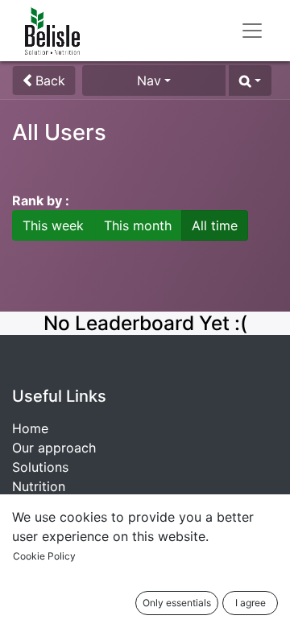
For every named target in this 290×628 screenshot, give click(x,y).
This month (138, 225)
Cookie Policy (44, 556)
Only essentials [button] (177, 603)
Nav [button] (149, 80)
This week (53, 225)
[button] (250, 80)
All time (215, 225)
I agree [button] (250, 603)
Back (48, 80)
